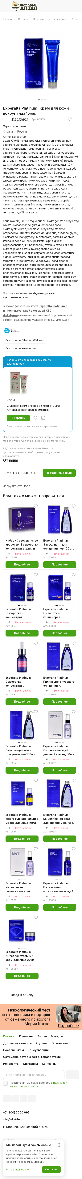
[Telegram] (15, 1098)
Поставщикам (13, 1050)
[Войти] (68, 6)
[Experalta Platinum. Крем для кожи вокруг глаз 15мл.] (42, 64)
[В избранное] (70, 119)
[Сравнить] (43, 418)
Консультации (38, 1050)
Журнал (41, 1043)
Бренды (57, 1036)
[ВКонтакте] (7, 1098)
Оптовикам (59, 1043)
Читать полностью (17, 1169)
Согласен (51, 1169)
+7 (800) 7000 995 (16, 1112)
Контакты (49, 1063)
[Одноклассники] (32, 1098)
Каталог (9, 1036)
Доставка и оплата (17, 1043)
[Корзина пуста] (76, 6)
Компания (26, 1036)
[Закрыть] (59, 1145)
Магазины (30, 1063)
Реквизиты (11, 1063)
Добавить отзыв (59, 473)
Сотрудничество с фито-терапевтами (32, 1057)
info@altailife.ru (13, 1119)
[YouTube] (23, 1098)
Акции (42, 1036)
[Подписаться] (72, 1074)
